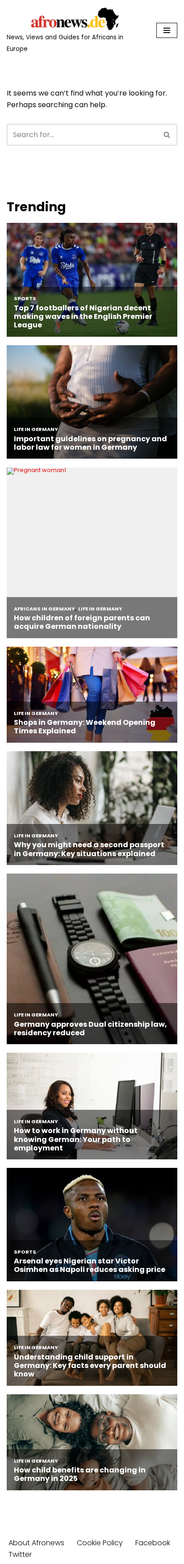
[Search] (167, 135)
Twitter (20, 1554)
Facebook (152, 1543)
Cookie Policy (100, 1543)
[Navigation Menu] (166, 30)
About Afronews (36, 1543)
